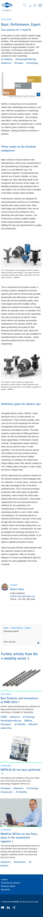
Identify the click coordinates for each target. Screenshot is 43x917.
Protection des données (10, 883)
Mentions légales (8, 886)
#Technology (32, 62)
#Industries (6, 62)
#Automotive (7, 791)
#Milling (28, 720)
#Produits (18, 62)
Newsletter (5, 889)
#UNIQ (4, 716)
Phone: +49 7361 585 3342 (22, 599)
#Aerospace (6, 724)
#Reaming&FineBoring (25, 59)
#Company (5, 788)
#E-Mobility (6, 59)
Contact (4, 879)
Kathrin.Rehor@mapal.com (22, 596)
